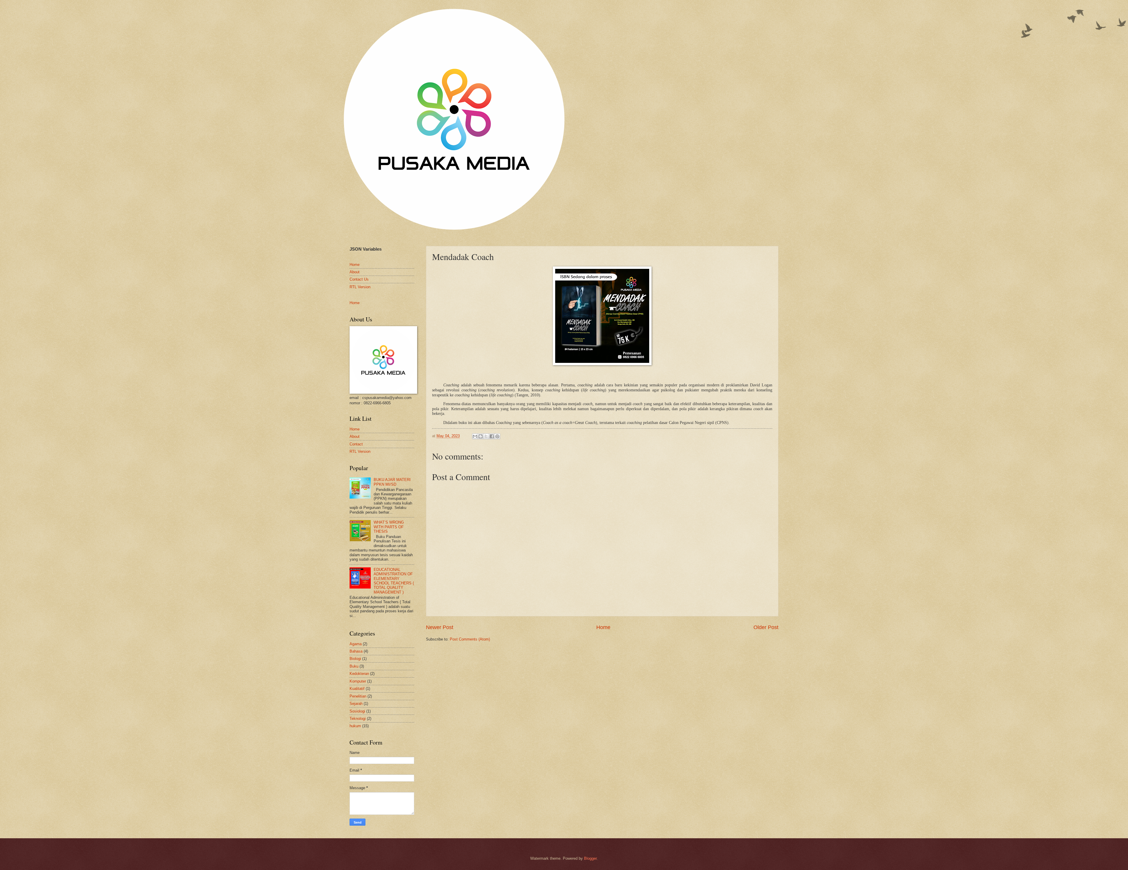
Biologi (355, 658)
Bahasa (356, 651)
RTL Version (360, 287)
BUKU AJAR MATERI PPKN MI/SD (392, 481)
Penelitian (358, 696)
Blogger (590, 858)
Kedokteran (359, 673)
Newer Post (439, 627)
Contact (356, 444)
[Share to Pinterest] (497, 436)
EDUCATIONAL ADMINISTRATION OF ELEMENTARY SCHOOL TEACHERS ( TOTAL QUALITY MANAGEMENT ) (394, 580)
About (355, 272)
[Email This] (475, 436)
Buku (354, 666)
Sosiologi (357, 711)
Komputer (358, 681)
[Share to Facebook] (492, 436)
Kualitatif (357, 688)
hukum (355, 726)
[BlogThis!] (481, 436)
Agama (356, 644)
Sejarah (356, 703)
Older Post (765, 627)
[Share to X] (486, 436)
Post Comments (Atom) (470, 639)
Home (603, 627)
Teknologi (358, 718)
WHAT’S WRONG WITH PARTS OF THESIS (389, 527)
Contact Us (359, 279)
